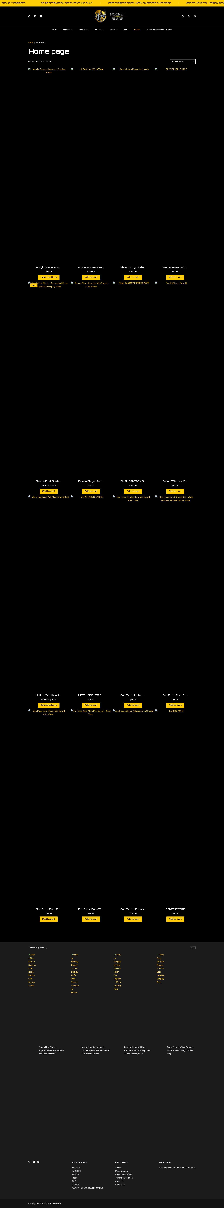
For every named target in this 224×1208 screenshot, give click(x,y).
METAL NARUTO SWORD (93, 695)
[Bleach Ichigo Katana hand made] (133, 165)
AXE (125, 30)
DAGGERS (82, 30)
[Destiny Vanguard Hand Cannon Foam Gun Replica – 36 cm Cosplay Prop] (118, 1050)
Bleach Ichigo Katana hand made (140, 267)
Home (54, 30)
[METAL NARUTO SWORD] (91, 592)
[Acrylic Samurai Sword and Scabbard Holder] (48, 165)
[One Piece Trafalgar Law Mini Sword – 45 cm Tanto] (133, 592)
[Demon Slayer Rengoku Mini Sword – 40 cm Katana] (91, 379)
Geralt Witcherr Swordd (178, 481)
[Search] (183, 16)
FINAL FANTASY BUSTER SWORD (141, 481)
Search (118, 1167)
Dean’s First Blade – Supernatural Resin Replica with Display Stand (51, 1050)
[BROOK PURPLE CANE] (175, 165)
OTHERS (137, 30)
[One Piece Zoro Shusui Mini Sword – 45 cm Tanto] (48, 806)
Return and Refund (123, 1174)
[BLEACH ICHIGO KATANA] (91, 165)
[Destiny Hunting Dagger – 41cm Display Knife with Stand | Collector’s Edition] (75, 1050)
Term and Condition (124, 1178)
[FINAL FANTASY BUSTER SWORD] (133, 379)
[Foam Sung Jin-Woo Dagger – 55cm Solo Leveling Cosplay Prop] (160, 1050)
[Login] (189, 16)
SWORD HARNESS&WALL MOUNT (159, 30)
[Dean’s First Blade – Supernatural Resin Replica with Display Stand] (48, 379)
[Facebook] (29, 16)
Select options (49, 277)
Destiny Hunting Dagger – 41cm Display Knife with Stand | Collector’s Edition (95, 1050)
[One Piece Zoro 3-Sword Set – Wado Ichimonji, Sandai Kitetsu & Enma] (175, 592)
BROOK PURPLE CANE (177, 267)
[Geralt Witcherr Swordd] (175, 379)
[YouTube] (41, 16)
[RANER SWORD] (175, 806)
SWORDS (66, 30)
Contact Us (120, 1184)
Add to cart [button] (91, 277)
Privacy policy (121, 1171)
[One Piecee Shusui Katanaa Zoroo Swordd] (133, 806)
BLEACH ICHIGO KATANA (93, 267)
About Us (119, 1181)
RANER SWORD (175, 909)
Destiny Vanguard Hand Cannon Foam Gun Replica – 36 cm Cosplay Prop (137, 1050)
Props (112, 30)
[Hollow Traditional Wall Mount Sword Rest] (48, 592)
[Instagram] (35, 16)
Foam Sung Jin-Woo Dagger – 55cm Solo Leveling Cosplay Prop (180, 1050)
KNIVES (98, 30)
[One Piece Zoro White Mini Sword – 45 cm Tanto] (91, 806)
